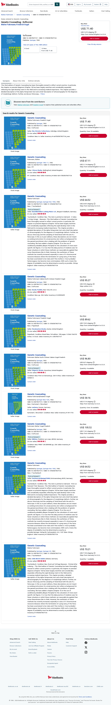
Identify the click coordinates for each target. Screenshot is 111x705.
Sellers (91, 11)
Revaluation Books (39, 329)
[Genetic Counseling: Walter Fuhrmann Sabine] (15, 308)
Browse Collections (26, 11)
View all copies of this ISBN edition (35, 45)
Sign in (78, 4)
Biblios (34, 439)
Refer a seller (32, 653)
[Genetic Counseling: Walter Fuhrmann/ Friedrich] (15, 347)
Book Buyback (33, 649)
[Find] (57, 4)
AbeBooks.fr (38, 686)
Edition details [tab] (34, 81)
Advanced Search (7, 11)
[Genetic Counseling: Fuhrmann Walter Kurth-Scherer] (15, 386)
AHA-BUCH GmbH (38, 559)
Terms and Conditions (85, 697)
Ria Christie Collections (41, 131)
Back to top (55, 633)
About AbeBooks (52, 642)
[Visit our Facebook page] (86, 643)
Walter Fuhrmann (24, 105)
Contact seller (31, 140)
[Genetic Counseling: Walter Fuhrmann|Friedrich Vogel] (15, 414)
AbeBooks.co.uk (13, 686)
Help (106, 4)
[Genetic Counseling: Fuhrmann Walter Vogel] (15, 455)
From (46, 49)
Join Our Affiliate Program (36, 646)
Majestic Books (37, 370)
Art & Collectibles (61, 11)
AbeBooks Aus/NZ (62, 686)
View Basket (13, 656)
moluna (35, 407)
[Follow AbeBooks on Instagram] (86, 652)
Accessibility (51, 667)
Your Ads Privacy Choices (54, 660)
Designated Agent (52, 663)
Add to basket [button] (94, 38)
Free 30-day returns (94, 44)
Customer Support (71, 646)
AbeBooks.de (26, 686)
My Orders (13, 653)
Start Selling (105, 11)
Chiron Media (37, 170)
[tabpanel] (39, 89)
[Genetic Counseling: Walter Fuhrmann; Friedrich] (15, 149)
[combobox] (41, 4)
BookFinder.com (55, 691)
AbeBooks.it (49, 686)
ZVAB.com (100, 686)
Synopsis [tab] (6, 81)
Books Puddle (37, 290)
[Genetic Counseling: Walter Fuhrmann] (15, 227)
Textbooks (78, 11)
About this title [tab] (19, 81)
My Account (87, 4)
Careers (49, 649)
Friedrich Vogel (38, 105)
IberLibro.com (88, 686)
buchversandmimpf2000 (41, 478)
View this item (85, 25)
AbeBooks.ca (76, 686)
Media (49, 646)
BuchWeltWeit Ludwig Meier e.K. (44, 211)
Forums (49, 653)
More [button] (43, 94)
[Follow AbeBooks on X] (86, 648)
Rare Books (44, 11)
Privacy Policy (51, 656)
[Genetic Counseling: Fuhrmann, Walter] (15, 188)
